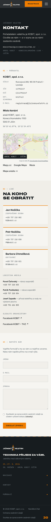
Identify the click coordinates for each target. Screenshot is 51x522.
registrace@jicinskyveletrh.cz (19, 47)
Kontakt (25, 484)
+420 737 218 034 (11, 293)
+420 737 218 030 (13, 239)
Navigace (25, 475)
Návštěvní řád (34, 509)
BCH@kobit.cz (11, 264)
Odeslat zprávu (14, 426)
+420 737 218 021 (13, 261)
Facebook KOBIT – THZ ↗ (15, 324)
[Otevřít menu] (46, 4)
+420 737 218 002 (13, 217)
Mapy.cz (7, 165)
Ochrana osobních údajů (13, 513)
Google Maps (20, 165)
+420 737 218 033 (11, 285)
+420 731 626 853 (11, 305)
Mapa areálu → (10, 171)
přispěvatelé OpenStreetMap (39, 161)
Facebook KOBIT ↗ (12, 318)
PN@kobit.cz (11, 242)
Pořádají (25, 494)
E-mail (6, 373)
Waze (32, 165)
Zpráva (6, 386)
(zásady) (29, 416)
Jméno (6, 359)
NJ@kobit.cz (11, 220)
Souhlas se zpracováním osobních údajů (19, 517)
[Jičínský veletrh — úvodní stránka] (11, 3)
